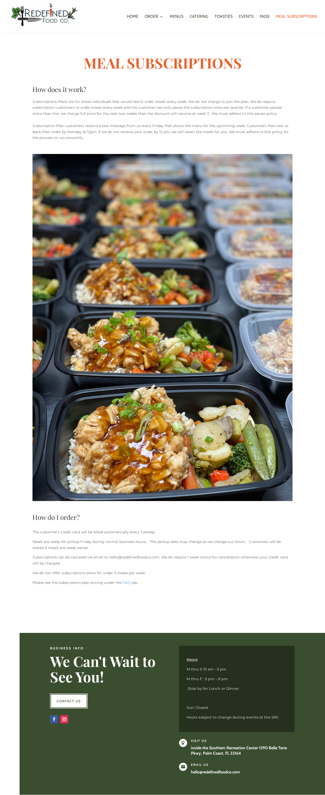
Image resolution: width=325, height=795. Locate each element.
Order (151, 17)
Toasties (224, 17)
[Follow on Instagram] (64, 719)
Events (246, 17)
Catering (199, 17)
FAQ (126, 582)
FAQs (264, 17)
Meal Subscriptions (296, 17)
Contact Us (69, 701)
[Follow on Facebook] (54, 719)
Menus (176, 17)
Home (132, 17)
